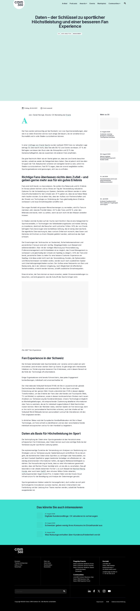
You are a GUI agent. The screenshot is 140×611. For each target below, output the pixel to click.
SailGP (43, 471)
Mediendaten (48, 565)
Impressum (100, 602)
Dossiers (17, 561)
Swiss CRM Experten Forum (81, 581)
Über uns (47, 561)
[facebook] (94, 591)
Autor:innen (47, 563)
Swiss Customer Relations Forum (83, 563)
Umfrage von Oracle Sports (39, 145)
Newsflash (18, 567)
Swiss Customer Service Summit (83, 565)
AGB (107, 602)
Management (77, 33)
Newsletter (47, 567)
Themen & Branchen (21, 563)
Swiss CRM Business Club (81, 579)
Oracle (68, 115)
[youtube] (109, 591)
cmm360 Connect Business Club (83, 577)
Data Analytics (66, 33)
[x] (98, 591)
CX (59, 33)
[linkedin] (89, 591)
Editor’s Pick (18, 565)
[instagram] (104, 591)
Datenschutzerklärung (118, 602)
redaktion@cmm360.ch (110, 572)
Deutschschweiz (80, 569)
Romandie (78, 571)
